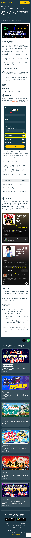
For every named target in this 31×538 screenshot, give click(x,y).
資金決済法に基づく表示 (15, 527)
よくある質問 (14, 523)
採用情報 (8, 525)
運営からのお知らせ (6, 18)
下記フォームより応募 (11, 101)
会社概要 (23, 523)
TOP (7, 523)
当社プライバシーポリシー (12, 532)
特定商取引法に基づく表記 (19, 525)
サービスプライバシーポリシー (15, 530)
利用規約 (23, 532)
